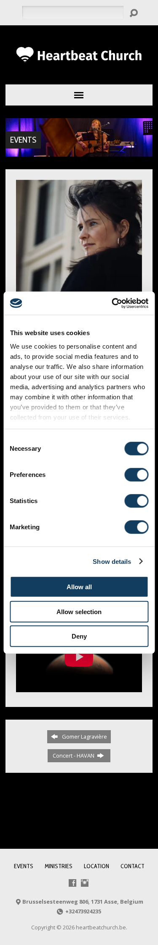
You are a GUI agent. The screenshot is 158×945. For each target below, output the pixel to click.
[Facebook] (72, 883)
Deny (79, 636)
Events (23, 140)
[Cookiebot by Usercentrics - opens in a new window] (112, 303)
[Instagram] (84, 883)
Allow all (79, 586)
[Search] (133, 13)
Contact (133, 866)
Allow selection (79, 611)
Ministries (58, 866)
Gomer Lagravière (83, 736)
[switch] (136, 475)
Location (96, 866)
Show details (112, 561)
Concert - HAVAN (74, 755)
